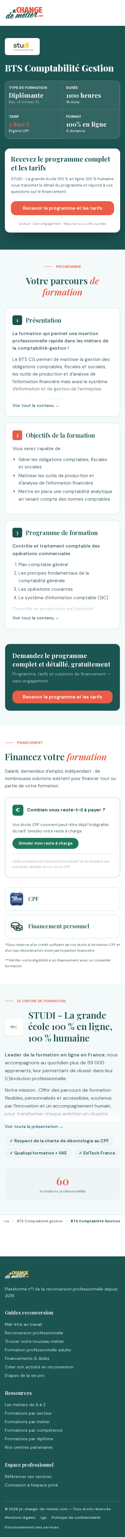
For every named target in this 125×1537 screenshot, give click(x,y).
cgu (43, 1517)
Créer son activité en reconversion (39, 1367)
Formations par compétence (33, 1430)
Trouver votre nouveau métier (34, 1341)
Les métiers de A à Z (25, 1404)
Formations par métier (27, 1421)
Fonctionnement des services (32, 1527)
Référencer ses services (28, 1476)
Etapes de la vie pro (25, 1375)
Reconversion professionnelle (34, 1333)
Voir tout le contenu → (35, 405)
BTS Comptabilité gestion (40, 1221)
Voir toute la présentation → (34, 1126)
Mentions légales (20, 1517)
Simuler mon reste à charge (46, 843)
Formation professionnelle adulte (38, 1350)
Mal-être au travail (23, 1324)
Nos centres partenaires (29, 1447)
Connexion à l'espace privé (31, 1485)
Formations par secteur (28, 1413)
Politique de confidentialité (76, 1517)
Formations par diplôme (29, 1438)
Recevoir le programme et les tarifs (62, 208)
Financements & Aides (27, 1358)
